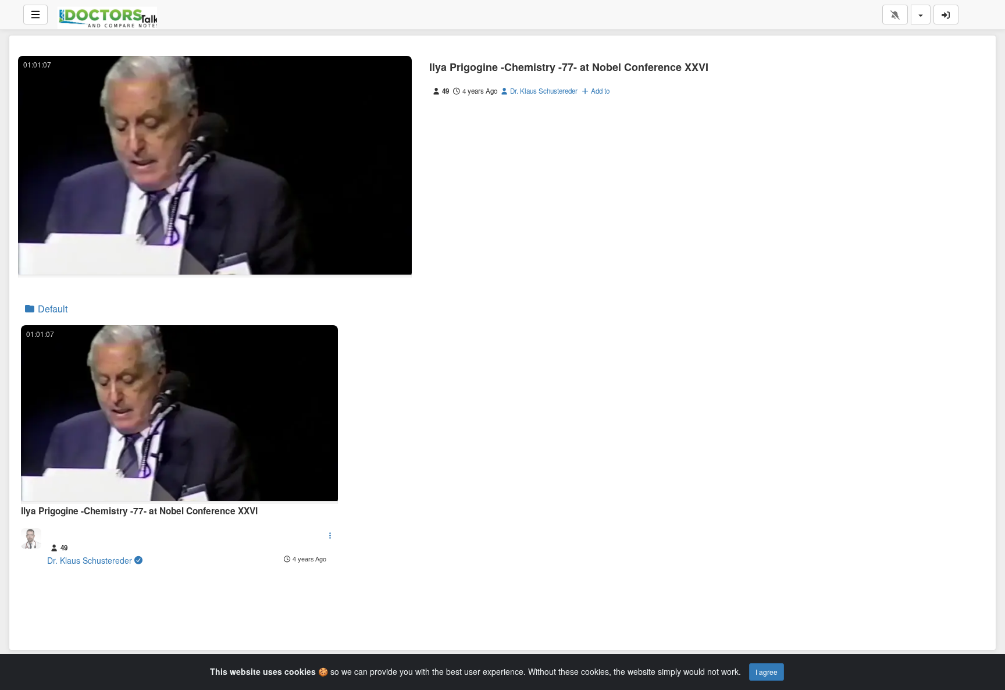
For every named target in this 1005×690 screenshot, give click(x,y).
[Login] (946, 14)
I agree (766, 672)
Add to (599, 90)
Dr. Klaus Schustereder (543, 90)
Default (51, 308)
